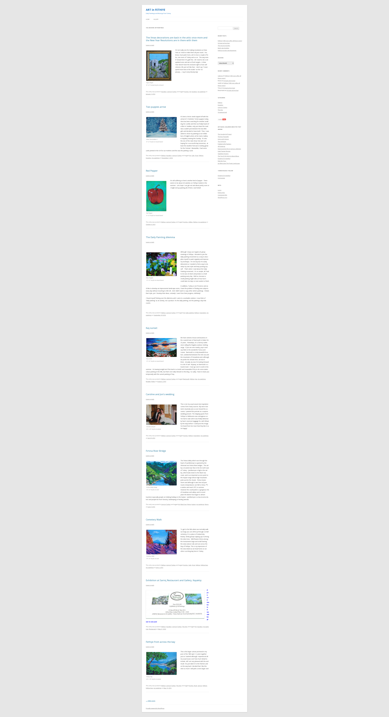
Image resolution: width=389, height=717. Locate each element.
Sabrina (220, 76)
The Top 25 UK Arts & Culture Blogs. (228, 156)
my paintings (201, 92)
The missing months (224, 46)
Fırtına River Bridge (156, 450)
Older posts (150, 701)
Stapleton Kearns (223, 154)
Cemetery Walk (154, 519)
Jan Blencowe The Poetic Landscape (229, 163)
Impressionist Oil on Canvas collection (229, 149)
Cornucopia (221, 178)
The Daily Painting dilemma (160, 237)
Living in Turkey (172, 92)
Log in (219, 190)
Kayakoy (194, 92)
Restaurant (152, 629)
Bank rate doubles (223, 48)
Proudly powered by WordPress (155, 708)
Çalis (193, 155)
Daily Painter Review (224, 151)
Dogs (196, 155)
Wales (153, 381)
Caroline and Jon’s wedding (160, 394)
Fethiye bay (204, 565)
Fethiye (163, 155)
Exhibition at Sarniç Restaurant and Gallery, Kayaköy (173, 580)
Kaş (196, 379)
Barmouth (186, 379)
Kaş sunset (151, 327)
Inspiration (203, 313)
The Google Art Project (224, 134)
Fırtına (189, 504)
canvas (200, 686)
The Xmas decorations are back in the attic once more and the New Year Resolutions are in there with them (176, 39)
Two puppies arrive (156, 106)
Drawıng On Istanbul (224, 158)
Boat (195, 686)
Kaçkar (193, 504)
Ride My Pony (222, 161)
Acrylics (186, 92)
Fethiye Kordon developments (227, 50)
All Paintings (221, 146)
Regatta (148, 381)
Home (147, 19)
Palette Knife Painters (224, 144)
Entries (221, 193)
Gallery (155, 19)
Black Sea (183, 504)
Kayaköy (164, 92)
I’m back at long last (224, 43)
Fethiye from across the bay (160, 641)
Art (190, 92)
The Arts (184, 627)
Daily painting (190, 313)
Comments (222, 195)
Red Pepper (152, 170)
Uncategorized (222, 112)
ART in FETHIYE (155, 10)
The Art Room (222, 141)
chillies (190, 222)
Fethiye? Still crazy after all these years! (230, 41)
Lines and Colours (223, 139)
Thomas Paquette (223, 137)
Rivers (207, 504)
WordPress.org (222, 197)
